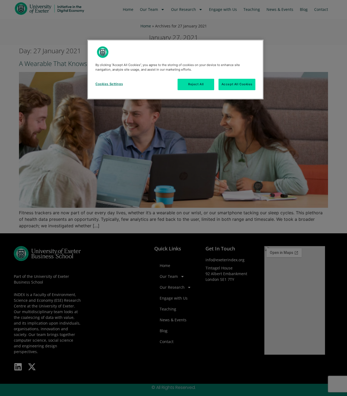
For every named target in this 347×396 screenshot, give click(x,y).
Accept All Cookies (236, 84)
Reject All (196, 84)
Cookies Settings (109, 84)
